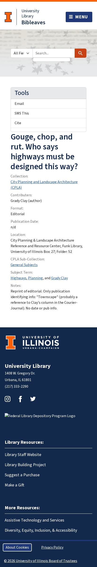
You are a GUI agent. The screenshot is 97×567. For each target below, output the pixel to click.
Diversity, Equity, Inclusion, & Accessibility (41, 530)
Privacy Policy (52, 547)
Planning (35, 278)
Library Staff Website (23, 455)
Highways (18, 278)
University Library (30, 13)
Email (19, 103)
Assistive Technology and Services (34, 520)
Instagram (7, 399)
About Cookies (17, 547)
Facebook (20, 399)
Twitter (33, 399)
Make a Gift (14, 485)
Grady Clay (59, 278)
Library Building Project (25, 465)
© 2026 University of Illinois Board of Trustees (40, 560)
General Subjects (24, 264)
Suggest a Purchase (22, 475)
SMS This (22, 113)
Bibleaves (33, 22)
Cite (18, 123)
